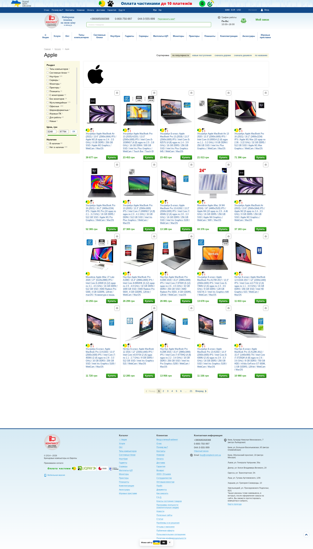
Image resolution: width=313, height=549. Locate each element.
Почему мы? (57, 10)
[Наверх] (306, 535)
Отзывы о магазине (165, 527)
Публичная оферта (165, 530)
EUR (233, 10)
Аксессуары (248, 36)
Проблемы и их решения (167, 523)
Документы (161, 490)
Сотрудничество (164, 478)
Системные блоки (99, 36)
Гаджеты (129, 36)
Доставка (101, 10)
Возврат (160, 470)
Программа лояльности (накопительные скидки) (167, 506)
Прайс (159, 486)
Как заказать (162, 493)
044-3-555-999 (146, 18)
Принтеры (194, 36)
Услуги (57, 36)
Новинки (81, 10)
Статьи (159, 519)
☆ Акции (45, 36)
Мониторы (178, 36)
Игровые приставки (265, 36)
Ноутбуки (115, 36)
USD (239, 10)
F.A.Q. (159, 497)
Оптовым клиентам (165, 482)
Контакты (70, 10)
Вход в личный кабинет (167, 439)
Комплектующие (229, 36)
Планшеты (209, 36)
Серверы (143, 36)
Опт (67, 36)
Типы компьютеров (81, 36)
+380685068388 (99, 18)
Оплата (90, 10)
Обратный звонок (201, 451)
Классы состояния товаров (169, 501)
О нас (46, 10)
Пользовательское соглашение (171, 534)
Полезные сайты (164, 515)
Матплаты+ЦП (160, 36)
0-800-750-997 (123, 18)
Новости (160, 511)
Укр (160, 10)
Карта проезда (235, 504)
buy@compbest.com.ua (210, 455)
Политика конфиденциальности (171, 538)
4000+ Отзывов (163, 474)
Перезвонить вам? (166, 19)
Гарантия (111, 10)
